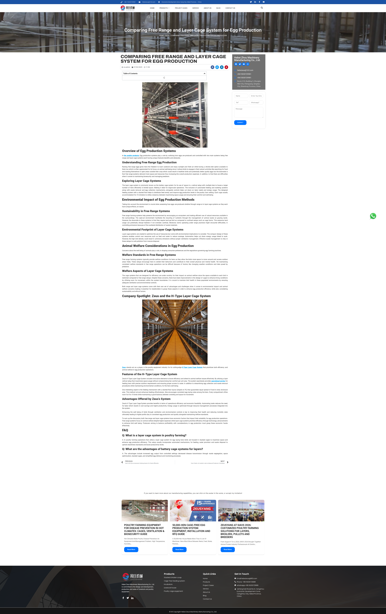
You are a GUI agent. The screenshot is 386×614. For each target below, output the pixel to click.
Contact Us (230, 8)
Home (152, 8)
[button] (212, 67)
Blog (218, 8)
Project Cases (181, 8)
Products (164, 8)
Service (195, 8)
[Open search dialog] (261, 8)
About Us (207, 8)
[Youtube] (243, 64)
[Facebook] (236, 64)
